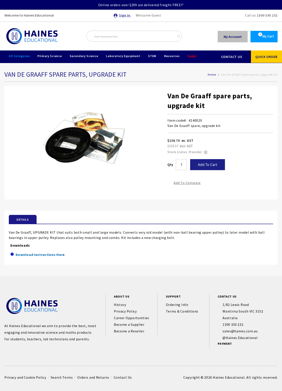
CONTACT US (231, 56)
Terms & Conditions (182, 311)
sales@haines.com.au (240, 331)
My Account (233, 36)
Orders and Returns (93, 377)
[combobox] (134, 36)
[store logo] (31, 36)
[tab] (23, 219)
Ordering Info (177, 304)
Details (23, 220)
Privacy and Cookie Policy (25, 377)
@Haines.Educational (240, 337)
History (120, 304)
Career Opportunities (131, 318)
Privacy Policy (125, 311)
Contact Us (123, 377)
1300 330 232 (267, 15)
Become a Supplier (129, 324)
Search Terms (62, 377)
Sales (192, 56)
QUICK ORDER (266, 56)
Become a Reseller (129, 331)
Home (212, 74)
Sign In (125, 15)
